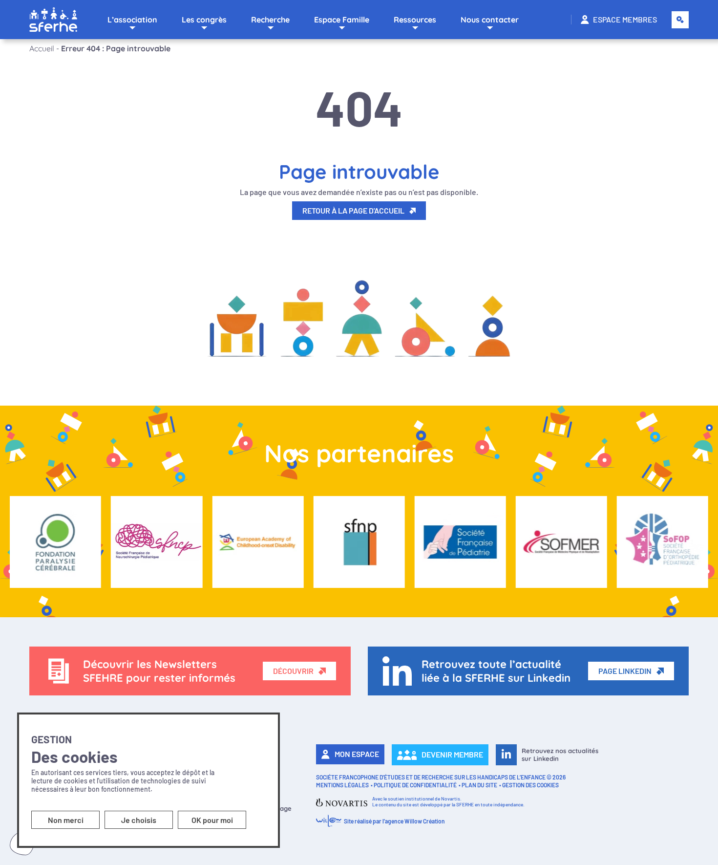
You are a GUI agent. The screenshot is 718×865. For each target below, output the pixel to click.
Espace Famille (341, 19)
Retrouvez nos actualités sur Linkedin (560, 754)
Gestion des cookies (530, 784)
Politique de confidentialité (415, 784)
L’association (132, 19)
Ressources (415, 19)
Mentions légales (342, 784)
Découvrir (293, 670)
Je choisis (138, 819)
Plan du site (479, 784)
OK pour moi (212, 819)
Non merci (66, 819)
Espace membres (625, 19)
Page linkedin (625, 670)
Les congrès (204, 19)
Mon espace (357, 753)
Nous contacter (490, 19)
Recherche (270, 19)
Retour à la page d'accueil (353, 210)
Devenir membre (452, 754)
